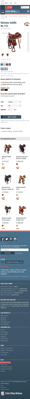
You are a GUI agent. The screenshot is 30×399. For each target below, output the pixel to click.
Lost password (4, 352)
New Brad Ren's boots (6, 286)
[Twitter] (4, 64)
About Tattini (4, 334)
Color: (2, 102)
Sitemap (3, 371)
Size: (2, 106)
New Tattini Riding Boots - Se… (9, 291)
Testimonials (5, 266)
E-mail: (3, 259)
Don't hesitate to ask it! (7, 96)
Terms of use (4, 338)
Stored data (4, 354)
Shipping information (6, 369)
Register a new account (7, 350)
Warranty (3, 336)
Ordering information (6, 367)
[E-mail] (10, 64)
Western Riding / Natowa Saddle (12, 131)
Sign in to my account (6, 348)
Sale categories (5, 324)
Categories (3, 318)
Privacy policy (4, 340)
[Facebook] (2, 64)
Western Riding (13, 16)
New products (4, 315)
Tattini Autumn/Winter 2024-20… (9, 289)
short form (8, 306)
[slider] (6, 59)
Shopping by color (5, 322)
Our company (4, 332)
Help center (4, 364)
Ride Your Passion (5, 295)
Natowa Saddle (23, 16)
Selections (3, 320)
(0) (9, 7)
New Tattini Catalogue (6, 292)
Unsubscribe (18, 253)
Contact (3, 256)
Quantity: (3, 109)
